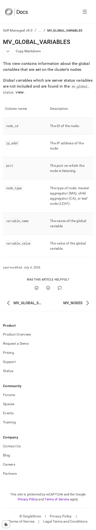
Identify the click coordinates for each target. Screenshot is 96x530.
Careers (9, 464)
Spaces (9, 404)
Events (8, 413)
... (40, 30)
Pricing (8, 353)
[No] (48, 287)
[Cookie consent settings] (6, 524)
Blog (6, 455)
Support (9, 362)
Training (9, 422)
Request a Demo (16, 343)
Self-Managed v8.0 (18, 30)
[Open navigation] (85, 12)
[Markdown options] (8, 51)
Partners (10, 473)
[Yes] (36, 287)
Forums (9, 395)
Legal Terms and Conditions (65, 521)
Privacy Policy (28, 499)
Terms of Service (57, 499)
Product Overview (17, 334)
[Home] (16, 12)
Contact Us (12, 446)
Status (8, 371)
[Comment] (59, 287)
